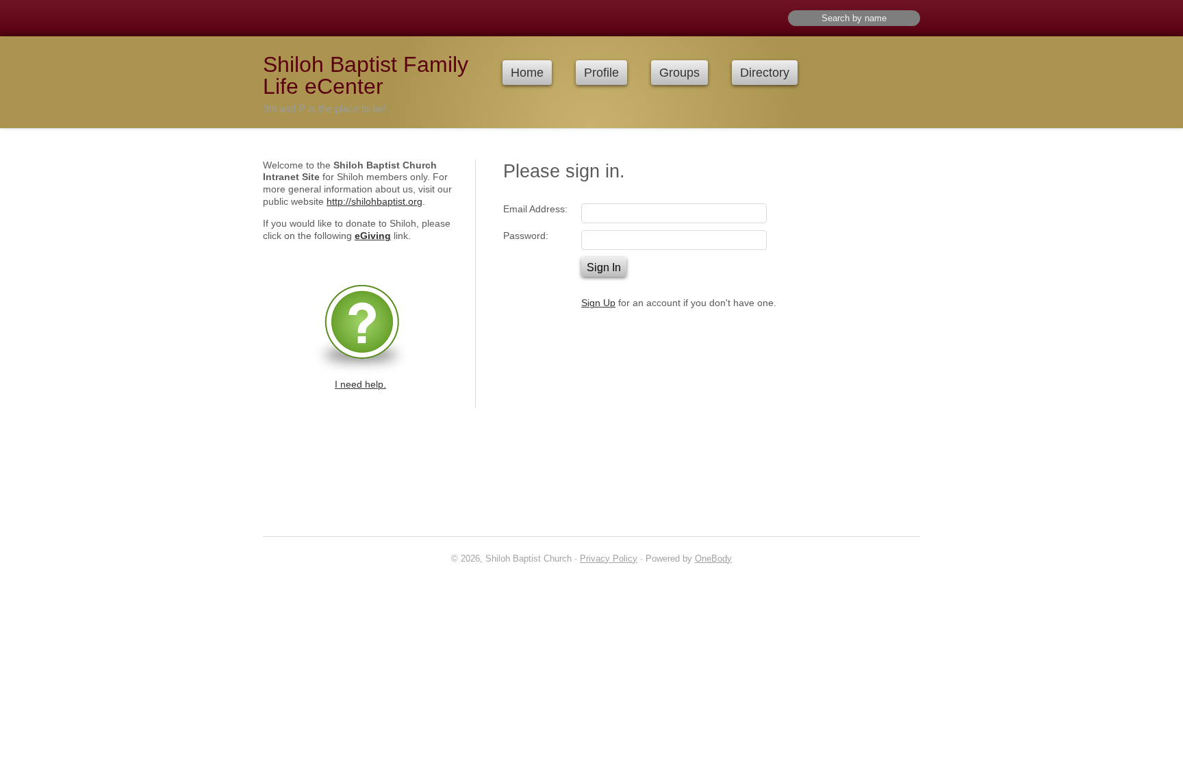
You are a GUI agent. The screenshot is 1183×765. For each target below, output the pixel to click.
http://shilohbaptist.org (374, 202)
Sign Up (598, 303)
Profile (601, 72)
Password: (525, 236)
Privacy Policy (608, 558)
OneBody (713, 558)
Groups (679, 72)
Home (527, 72)
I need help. (360, 384)
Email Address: (535, 209)
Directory (764, 72)
